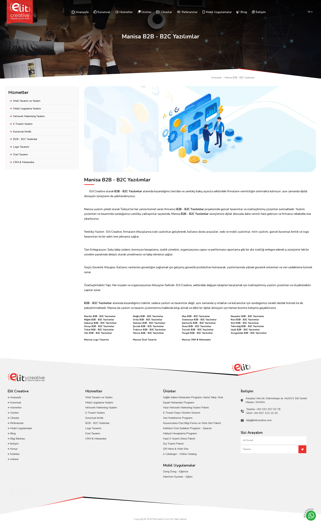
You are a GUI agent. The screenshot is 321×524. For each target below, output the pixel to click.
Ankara (14, 459)
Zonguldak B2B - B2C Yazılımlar (249, 333)
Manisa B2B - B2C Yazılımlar (240, 77)
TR (309, 12)
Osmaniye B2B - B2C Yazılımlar (199, 319)
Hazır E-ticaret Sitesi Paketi (179, 438)
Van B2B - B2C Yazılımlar (98, 333)
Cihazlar (14, 418)
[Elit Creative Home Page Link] (20, 12)
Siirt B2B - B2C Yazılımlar (245, 323)
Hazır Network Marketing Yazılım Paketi (186, 407)
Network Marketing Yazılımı (29, 116)
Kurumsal (15, 402)
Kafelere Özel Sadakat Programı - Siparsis (187, 428)
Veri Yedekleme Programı (177, 418)
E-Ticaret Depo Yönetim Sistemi (181, 413)
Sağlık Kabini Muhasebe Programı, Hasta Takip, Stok (193, 397)
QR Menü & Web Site (175, 449)
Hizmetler (16, 407)
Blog (13, 433)
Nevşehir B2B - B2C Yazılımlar (247, 316)
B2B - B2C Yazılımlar (25, 139)
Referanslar (17, 423)
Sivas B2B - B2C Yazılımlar (196, 326)
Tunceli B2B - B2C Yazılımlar (198, 329)
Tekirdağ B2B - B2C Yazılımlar (247, 326)
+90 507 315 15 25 (265, 413)
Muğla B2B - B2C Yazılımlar (148, 316)
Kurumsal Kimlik (22, 131)
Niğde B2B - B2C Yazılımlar (99, 319)
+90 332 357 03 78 (268, 409)
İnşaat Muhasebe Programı (178, 402)
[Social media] (11, 491)
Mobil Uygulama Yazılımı (27, 108)
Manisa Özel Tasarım (144, 339)
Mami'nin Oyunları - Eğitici (177, 477)
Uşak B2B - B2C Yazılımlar (245, 329)
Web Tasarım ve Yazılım (26, 101)
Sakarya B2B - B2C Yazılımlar (100, 323)
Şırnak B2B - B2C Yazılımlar (148, 326)
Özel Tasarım (20, 154)
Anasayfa (216, 77)
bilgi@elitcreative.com (259, 420)
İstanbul (14, 454)
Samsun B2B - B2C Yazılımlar (149, 323)
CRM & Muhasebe (23, 162)
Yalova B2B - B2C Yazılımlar (148, 333)
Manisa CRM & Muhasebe (196, 339)
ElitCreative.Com (160, 519)
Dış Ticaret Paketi (173, 443)
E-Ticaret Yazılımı (22, 124)
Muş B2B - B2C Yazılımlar (196, 316)
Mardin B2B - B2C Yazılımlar (100, 316)
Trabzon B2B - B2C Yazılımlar (149, 329)
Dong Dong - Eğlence (175, 471)
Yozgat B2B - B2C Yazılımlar (197, 333)
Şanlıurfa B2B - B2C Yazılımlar (199, 323)
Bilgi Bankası (17, 438)
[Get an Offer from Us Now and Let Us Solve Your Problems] (302, 449)
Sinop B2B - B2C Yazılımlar (99, 326)
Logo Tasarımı (21, 147)
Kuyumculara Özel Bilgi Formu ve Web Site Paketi (192, 423)
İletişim (14, 443)
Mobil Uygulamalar (21, 428)
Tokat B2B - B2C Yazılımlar (99, 329)
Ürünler (14, 413)
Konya (13, 449)
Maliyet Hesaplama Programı (180, 433)
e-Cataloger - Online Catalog (180, 454)
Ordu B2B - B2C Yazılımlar (147, 319)
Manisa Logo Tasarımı (96, 339)
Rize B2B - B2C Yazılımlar (245, 319)
